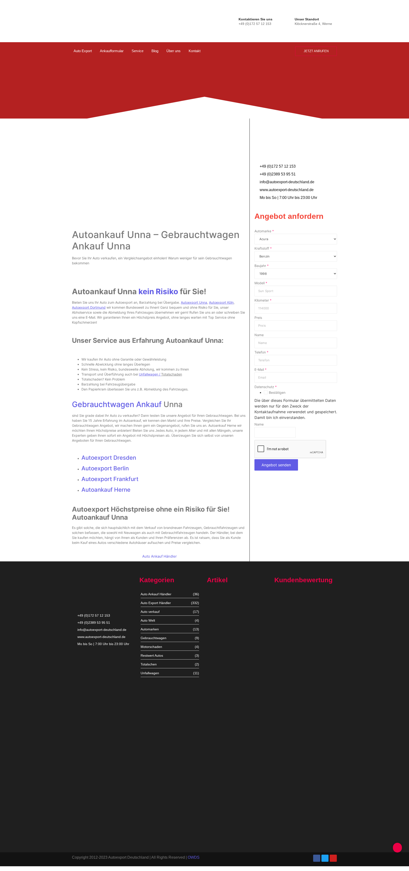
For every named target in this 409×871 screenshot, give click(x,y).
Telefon (261, 352)
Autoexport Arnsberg (223, 834)
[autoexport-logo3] (88, 20)
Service (137, 51)
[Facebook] (316, 858)
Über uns (173, 51)
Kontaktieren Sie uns (255, 19)
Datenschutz (265, 387)
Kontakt (194, 51)
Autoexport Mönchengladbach (230, 720)
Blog (154, 51)
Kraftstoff (263, 248)
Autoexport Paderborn (224, 805)
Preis (258, 317)
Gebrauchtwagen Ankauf (117, 404)
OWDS (194, 857)
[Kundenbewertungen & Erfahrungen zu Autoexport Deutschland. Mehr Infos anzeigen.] (386, 63)
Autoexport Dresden (108, 457)
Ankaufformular (112, 51)
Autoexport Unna (220, 636)
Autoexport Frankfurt (109, 479)
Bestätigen (277, 392)
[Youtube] (333, 858)
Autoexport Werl (219, 679)
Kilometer (262, 300)
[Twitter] (325, 858)
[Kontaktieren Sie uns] (234, 20)
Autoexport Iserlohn (222, 761)
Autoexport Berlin (105, 468)
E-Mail (260, 369)
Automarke (264, 231)
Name (259, 335)
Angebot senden (276, 465)
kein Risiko (158, 291)
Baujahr (261, 265)
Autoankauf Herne (105, 489)
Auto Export (83, 51)
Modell (260, 283)
